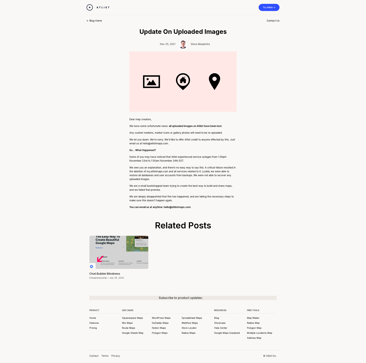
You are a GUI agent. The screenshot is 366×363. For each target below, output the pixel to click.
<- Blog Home (94, 20)
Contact (94, 355)
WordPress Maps (161, 317)
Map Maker (253, 317)
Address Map (254, 337)
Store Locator (189, 327)
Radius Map (253, 322)
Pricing (93, 327)
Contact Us (273, 20)
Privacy (115, 355)
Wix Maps (127, 322)
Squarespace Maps (132, 317)
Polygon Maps (160, 332)
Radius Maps (188, 332)
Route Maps (128, 327)
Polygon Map (254, 327)
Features (94, 322)
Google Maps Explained (227, 332)
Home (92, 317)
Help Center (220, 327)
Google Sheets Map (132, 332)
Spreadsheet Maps (192, 317)
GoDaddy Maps (160, 322)
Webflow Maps (190, 322)
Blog (216, 317)
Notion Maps (159, 327)
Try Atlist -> (269, 7)
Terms (105, 355)
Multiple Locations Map (259, 332)
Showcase (219, 322)
